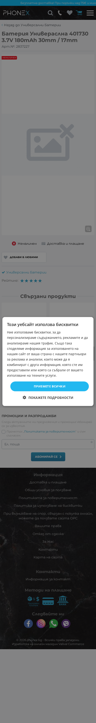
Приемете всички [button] (49, 386)
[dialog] (47, 361)
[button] (48, 397)
